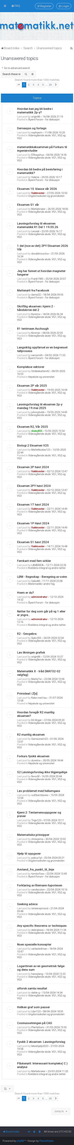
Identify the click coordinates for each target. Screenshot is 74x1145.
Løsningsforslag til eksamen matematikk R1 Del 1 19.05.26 (37, 225)
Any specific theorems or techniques (42, 925)
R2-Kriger (36, 720)
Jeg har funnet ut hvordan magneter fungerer (41, 272)
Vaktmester (38, 193)
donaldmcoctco (40, 253)
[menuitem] (15, 5)
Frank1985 (37, 278)
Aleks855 (36, 431)
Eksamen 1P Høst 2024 (33, 523)
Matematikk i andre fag (41, 583)
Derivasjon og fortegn (31, 128)
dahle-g (35, 992)
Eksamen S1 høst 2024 (33, 542)
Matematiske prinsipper (33, 835)
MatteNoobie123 (40, 449)
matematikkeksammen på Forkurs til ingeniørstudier (42, 148)
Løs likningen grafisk (31, 652)
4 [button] (38, 84)
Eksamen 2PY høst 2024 (34, 486)
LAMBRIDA (37, 565)
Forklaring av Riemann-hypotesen (39, 885)
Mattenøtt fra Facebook (33, 290)
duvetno (36, 760)
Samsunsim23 (39, 738)
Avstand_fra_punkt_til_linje (35, 869)
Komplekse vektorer (30, 367)
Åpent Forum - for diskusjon (44, 119)
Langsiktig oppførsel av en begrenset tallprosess (42, 349)
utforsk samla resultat (32, 988)
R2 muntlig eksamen (31, 734)
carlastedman (39, 948)
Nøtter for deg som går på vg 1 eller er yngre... (41, 613)
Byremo (35, 314)
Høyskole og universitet (41, 376)
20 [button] (50, 84)
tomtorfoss (37, 873)
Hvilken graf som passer (33, 1007)
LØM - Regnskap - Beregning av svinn (42, 576)
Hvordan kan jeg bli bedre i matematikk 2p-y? (35, 110)
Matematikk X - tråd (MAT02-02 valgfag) (38, 673)
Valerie (35, 177)
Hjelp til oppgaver (29, 853)
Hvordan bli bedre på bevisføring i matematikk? (40, 171)
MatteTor (36, 679)
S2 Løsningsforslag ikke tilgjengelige (42, 772)
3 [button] (33, 84)
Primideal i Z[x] (27, 693)
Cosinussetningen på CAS (34, 1023)
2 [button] (28, 84)
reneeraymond (39, 908)
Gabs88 (35, 581)
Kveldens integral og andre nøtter (47, 568)
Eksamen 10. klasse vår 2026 (37, 189)
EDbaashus (37, 154)
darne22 (36, 294)
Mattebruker (38, 209)
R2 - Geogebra (26, 633)
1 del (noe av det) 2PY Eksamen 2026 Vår (42, 247)
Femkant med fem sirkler (34, 561)
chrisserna (37, 839)
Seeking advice (27, 904)
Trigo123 (36, 820)
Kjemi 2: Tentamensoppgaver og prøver (39, 814)
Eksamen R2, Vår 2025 (32, 426)
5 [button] (42, 84)
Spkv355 (36, 638)
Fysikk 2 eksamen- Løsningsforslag (41, 1042)
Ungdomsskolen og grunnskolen (46, 195)
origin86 (35, 116)
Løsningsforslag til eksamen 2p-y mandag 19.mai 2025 (39, 406)
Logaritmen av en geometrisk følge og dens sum (40, 967)
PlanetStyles (46, 1140)
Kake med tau (39, 697)
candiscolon (38, 889)
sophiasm (36, 132)
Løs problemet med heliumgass (38, 791)
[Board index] (37, 26)
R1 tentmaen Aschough (33, 328)
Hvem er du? (25, 592)
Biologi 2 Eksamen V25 (33, 445)
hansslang (37, 973)
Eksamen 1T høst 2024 (33, 504)
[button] (18, 85)
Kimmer (35, 332)
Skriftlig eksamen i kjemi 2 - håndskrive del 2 (36, 308)
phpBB (20, 1140)
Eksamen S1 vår (28, 204)
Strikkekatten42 (40, 371)
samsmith (37, 355)
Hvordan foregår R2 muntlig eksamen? (35, 714)
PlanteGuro (37, 1027)
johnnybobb (38, 412)
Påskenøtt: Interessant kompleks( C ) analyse (42, 1065)
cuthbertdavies (39, 795)
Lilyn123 (36, 1011)
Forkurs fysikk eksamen (33, 756)
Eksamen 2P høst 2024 (33, 467)
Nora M (35, 776)
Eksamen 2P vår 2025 (32, 385)
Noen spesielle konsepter (34, 944)
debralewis (37, 930)
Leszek (35, 231)
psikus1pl (36, 857)
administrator (39, 596)
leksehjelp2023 (39, 1046)
